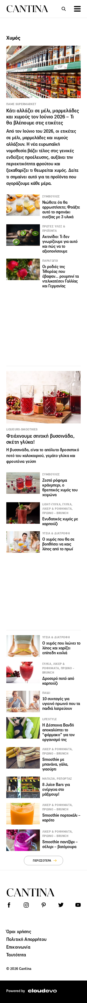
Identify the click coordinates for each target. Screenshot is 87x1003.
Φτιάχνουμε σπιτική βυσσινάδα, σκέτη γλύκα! (40, 439)
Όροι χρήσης (18, 931)
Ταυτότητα (16, 955)
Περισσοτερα (42, 860)
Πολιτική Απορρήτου (26, 939)
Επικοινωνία (18, 947)
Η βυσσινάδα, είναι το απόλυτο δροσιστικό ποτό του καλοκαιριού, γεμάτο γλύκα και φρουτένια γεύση (42, 455)
